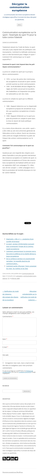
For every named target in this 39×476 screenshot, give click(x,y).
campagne (19, 276)
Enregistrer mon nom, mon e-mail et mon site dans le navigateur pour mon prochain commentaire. (18, 365)
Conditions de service (25, 372)
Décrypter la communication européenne (19, 7)
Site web (5, 355)
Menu (19, 25)
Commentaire (7, 316)
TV (8, 278)
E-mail (5, 347)
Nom (4, 339)
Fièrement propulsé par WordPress (12, 472)
